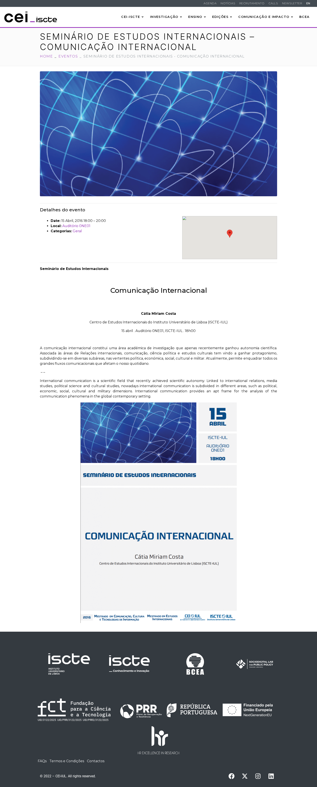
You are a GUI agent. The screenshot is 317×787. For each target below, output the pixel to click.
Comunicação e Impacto (263, 17)
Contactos (95, 761)
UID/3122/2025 (47, 720)
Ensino (195, 17)
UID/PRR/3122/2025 (69, 720)
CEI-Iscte (130, 17)
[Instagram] (258, 776)
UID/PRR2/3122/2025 (95, 720)
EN (308, 3)
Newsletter (292, 3)
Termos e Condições (66, 761)
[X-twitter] (245, 776)
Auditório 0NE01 (76, 226)
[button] (229, 234)
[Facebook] (232, 776)
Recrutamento (252, 3)
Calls (273, 3)
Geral (77, 231)
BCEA (304, 17)
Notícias (228, 3)
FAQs (42, 761)
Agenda (210, 3)
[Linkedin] (271, 776)
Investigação (164, 17)
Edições (220, 17)
